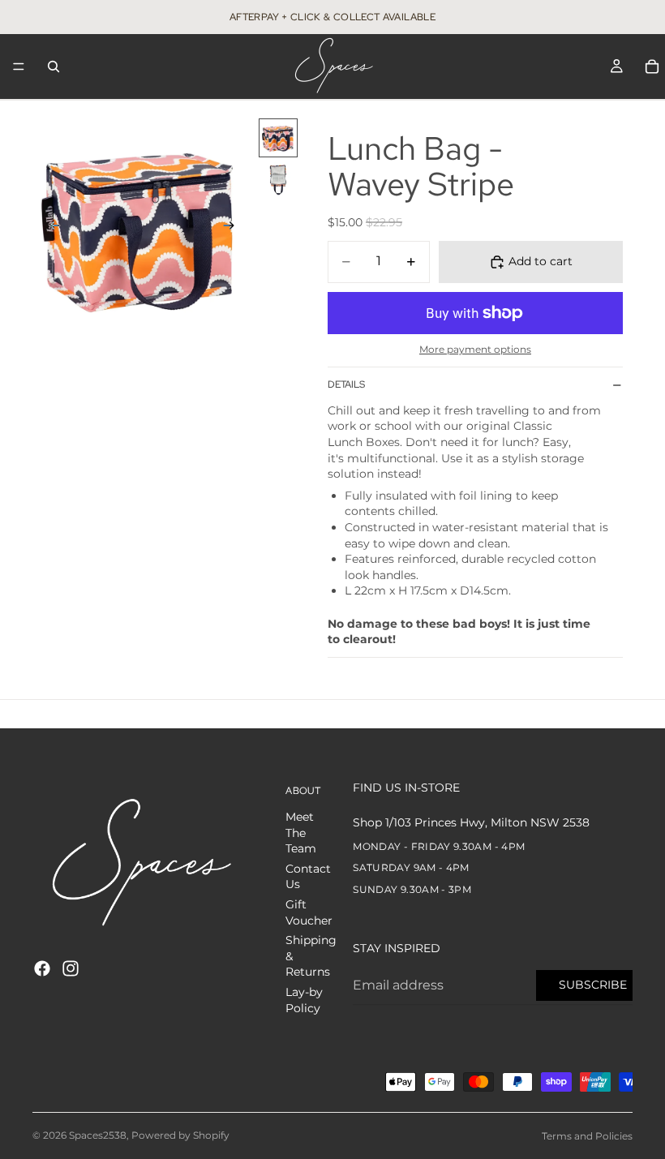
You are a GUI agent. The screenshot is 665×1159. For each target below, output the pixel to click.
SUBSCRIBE (593, 984)
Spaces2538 (98, 1135)
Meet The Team (300, 832)
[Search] (53, 66)
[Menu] (18, 66)
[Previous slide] (50, 228)
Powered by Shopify (180, 1135)
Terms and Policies (587, 1136)
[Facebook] (42, 968)
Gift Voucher (308, 912)
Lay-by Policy (304, 1000)
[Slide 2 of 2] (278, 180)
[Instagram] (70, 968)
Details (346, 384)
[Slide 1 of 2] (278, 138)
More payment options (475, 349)
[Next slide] (233, 228)
